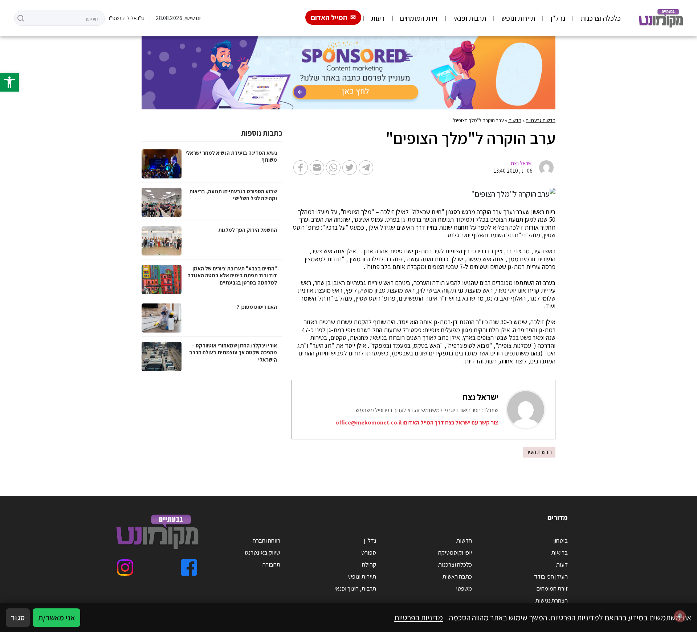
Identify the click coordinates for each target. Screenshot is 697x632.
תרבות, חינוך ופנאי (355, 588)
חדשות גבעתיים (540, 120)
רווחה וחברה (266, 540)
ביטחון (560, 540)
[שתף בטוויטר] (349, 167)
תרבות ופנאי (469, 18)
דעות (378, 18)
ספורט (368, 552)
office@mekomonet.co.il (368, 422)
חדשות (514, 120)
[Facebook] (189, 567)
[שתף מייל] (317, 167)
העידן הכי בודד (551, 576)
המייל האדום (329, 17)
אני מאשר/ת (56, 617)
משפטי (464, 588)
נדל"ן (557, 18)
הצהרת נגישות (551, 600)
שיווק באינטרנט (262, 552)
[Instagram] (125, 567)
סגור (18, 617)
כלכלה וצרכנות (600, 18)
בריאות (559, 552)
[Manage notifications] (680, 616)
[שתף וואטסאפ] (333, 167)
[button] (9, 82)
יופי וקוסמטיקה (455, 552)
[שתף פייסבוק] (300, 167)
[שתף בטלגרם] (366, 167)
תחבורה (271, 564)
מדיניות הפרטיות (418, 617)
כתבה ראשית (457, 576)
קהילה (369, 564)
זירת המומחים (419, 18)
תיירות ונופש (518, 18)
